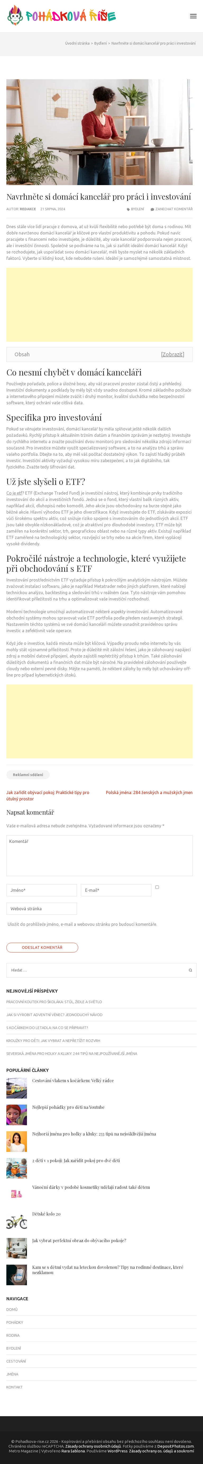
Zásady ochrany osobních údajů (93, 1446)
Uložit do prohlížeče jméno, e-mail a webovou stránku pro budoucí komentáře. (82, 924)
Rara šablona (73, 1451)
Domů (12, 1309)
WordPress (118, 1451)
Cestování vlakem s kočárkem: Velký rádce (73, 1080)
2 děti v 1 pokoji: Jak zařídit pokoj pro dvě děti (76, 1160)
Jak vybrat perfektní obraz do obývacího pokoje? (79, 1240)
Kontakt (14, 1387)
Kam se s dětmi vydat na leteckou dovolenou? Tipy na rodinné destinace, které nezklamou (107, 1269)
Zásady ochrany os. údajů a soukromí (161, 1451)
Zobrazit (172, 354)
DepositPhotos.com (175, 1446)
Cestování (16, 1361)
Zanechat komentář (174, 209)
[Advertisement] (99, 305)
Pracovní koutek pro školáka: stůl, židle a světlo (54, 1002)
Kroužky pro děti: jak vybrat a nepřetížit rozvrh (53, 1041)
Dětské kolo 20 (46, 1214)
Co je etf (14, 493)
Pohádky (14, 1322)
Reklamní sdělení (28, 775)
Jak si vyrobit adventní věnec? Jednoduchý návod (54, 1015)
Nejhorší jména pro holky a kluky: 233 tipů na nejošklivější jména (94, 1134)
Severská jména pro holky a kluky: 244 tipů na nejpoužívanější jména (72, 1054)
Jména (12, 1374)
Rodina (13, 1335)
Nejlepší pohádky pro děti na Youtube (68, 1107)
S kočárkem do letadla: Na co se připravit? (47, 1028)
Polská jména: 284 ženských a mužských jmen (149, 792)
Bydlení (137, 209)
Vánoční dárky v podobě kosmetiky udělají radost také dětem (91, 1187)
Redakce (28, 209)
